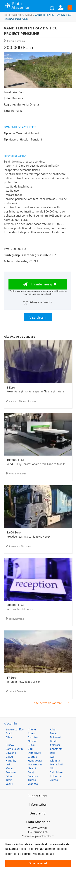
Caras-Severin (14, 749)
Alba (53, 729)
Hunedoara (35, 760)
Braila (53, 741)
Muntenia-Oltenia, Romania (22, 401)
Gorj (52, 756)
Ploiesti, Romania (17, 473)
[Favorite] (54, 7)
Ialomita (55, 760)
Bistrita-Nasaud (33, 739)
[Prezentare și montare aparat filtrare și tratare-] (38, 362)
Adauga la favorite (41, 302)
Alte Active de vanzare (48, 703)
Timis (9, 780)
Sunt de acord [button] (38, 863)
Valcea (54, 780)
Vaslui (9, 784)
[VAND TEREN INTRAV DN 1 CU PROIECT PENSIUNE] (38, 87)
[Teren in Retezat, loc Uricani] (38, 652)
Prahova (11, 772)
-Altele (32, 729)
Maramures (35, 764)
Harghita (11, 760)
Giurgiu (32, 756)
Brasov (10, 745)
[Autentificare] (63, 7)
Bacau (54, 733)
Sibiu (9, 776)
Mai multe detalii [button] (43, 853)
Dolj (52, 752)
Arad (9, 733)
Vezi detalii (38, 317)
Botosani (55, 737)
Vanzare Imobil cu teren (21, 609)
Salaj (31, 772)
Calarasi (55, 745)
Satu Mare (56, 772)
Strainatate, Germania (19, 546)
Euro (11, 387)
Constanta (56, 749)
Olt (52, 768)
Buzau (32, 745)
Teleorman (56, 776)
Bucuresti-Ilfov (15, 729)
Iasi (8, 764)
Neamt (32, 768)
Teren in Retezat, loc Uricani (24, 681)
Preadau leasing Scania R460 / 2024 (29, 536)
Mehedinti (56, 764)
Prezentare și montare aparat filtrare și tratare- (36, 391)
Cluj (30, 749)
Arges (31, 733)
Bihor (9, 737)
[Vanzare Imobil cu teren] (38, 580)
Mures (10, 768)
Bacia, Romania (16, 618)
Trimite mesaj (41, 284)
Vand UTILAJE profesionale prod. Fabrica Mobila (36, 464)
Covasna (11, 752)
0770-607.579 (39, 828)
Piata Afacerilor (13, 14)
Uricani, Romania (17, 691)
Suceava (33, 776)
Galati (9, 756)
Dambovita (34, 752)
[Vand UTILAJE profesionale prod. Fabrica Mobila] (38, 434)
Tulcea (32, 780)
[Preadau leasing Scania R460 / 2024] (38, 507)
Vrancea (33, 784)
